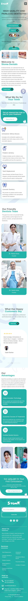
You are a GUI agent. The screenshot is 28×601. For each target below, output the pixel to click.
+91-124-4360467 (9, 580)
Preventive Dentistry (20, 561)
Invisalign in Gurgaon (20, 565)
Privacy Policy (8, 596)
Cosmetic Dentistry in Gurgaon (7, 556)
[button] (25, 3)
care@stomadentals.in (10, 585)
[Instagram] (14, 521)
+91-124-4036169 (9, 582)
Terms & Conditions (18, 596)
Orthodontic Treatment (18, 553)
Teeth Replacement (6, 552)
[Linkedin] (17, 521)
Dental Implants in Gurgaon (6, 564)
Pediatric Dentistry (6, 560)
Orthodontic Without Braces (20, 557)
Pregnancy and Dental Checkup (7, 569)
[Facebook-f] (11, 521)
